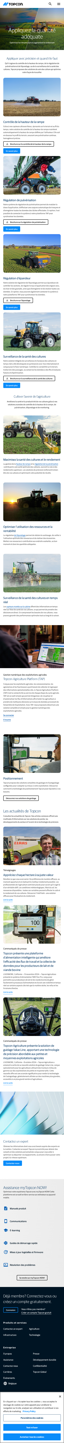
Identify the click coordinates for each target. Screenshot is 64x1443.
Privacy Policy (29, 1411)
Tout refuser (32, 1427)
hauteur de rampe (23, 463)
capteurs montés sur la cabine (18, 606)
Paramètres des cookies (32, 1417)
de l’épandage (19, 535)
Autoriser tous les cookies (32, 1436)
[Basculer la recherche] (50, 4)
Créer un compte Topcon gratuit (36, 1312)
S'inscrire (7, 719)
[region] (32, 1417)
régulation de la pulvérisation (46, 463)
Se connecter (8, 715)
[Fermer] (60, 1396)
